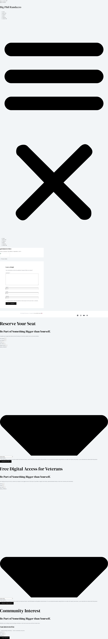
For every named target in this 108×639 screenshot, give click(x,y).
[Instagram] (80, 315)
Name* (7, 287)
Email (1, 342)
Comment (8, 272)
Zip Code (2, 343)
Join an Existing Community (6, 630)
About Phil (4, 13)
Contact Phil (4, 18)
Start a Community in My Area (19, 630)
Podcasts (4, 17)
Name (1, 483)
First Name (2, 338)
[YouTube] (84, 315)
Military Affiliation (3, 347)
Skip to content (3, 1)
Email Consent (2, 458)
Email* (7, 291)
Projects (4, 14)
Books (3, 16)
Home (3, 11)
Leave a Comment (3, 251)
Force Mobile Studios (37, 313)
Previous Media (3, 258)
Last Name (2, 340)
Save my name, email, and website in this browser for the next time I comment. (22, 300)
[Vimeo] (87, 315)
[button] (54, 128)
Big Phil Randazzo (10, 7)
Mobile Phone (3, 345)
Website (7, 296)
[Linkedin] (77, 315)
